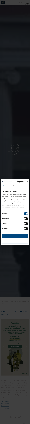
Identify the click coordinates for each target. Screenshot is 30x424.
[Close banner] (27, 181)
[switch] (26, 218)
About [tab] (24, 186)
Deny (15, 241)
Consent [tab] (5, 186)
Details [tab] (15, 186)
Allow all (15, 236)
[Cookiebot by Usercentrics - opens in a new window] (18, 181)
